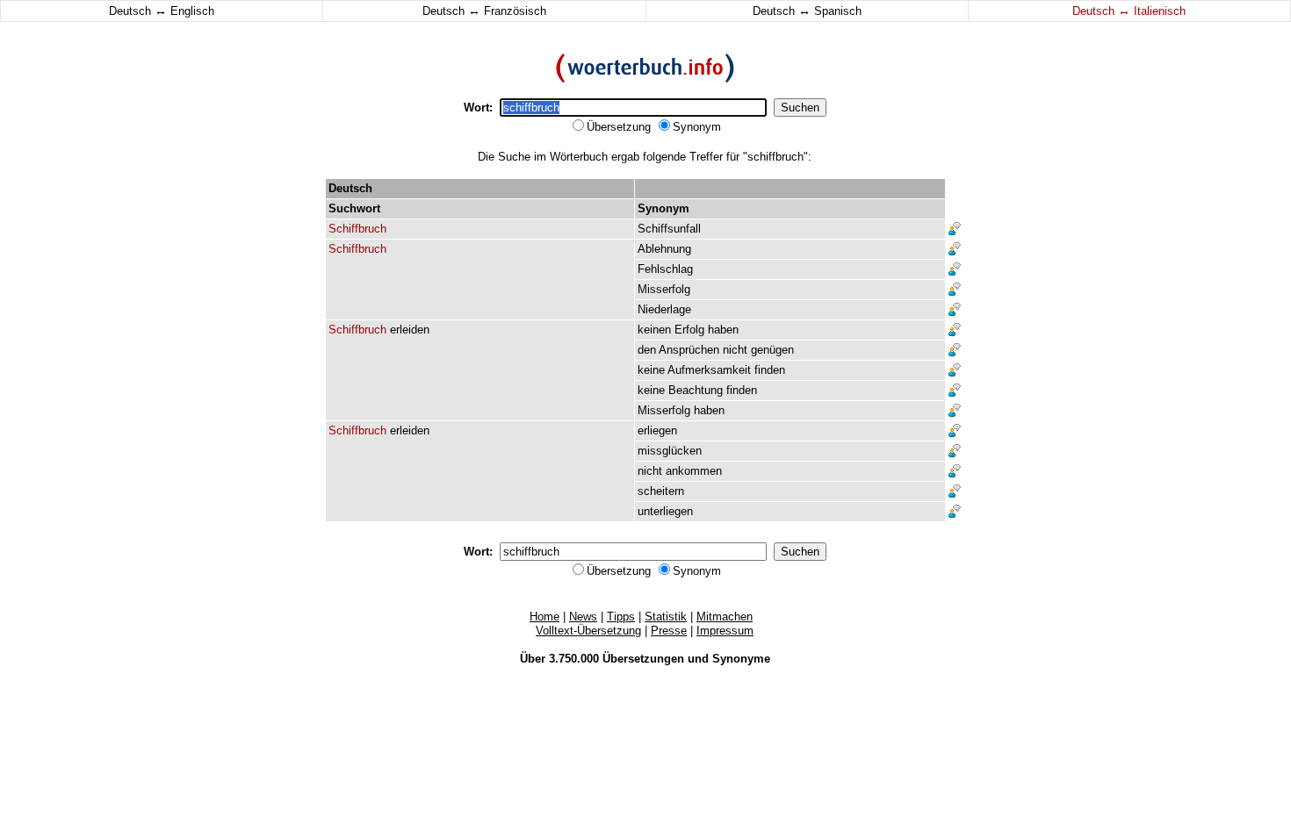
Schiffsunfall (669, 228)
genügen (772, 349)
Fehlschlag (665, 269)
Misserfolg (664, 289)
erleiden (409, 329)
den (647, 349)
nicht (735, 349)
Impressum (725, 630)
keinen (654, 329)
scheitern (661, 491)
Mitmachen (724, 616)
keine (651, 369)
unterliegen (665, 511)
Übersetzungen (643, 658)
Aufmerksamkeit (709, 369)
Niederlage (664, 309)
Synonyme (741, 658)
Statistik (666, 616)
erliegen (657, 430)
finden (769, 369)
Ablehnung (664, 248)
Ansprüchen (689, 349)
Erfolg (689, 329)
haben (723, 329)
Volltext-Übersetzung (588, 630)
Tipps (621, 616)
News (583, 616)
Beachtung (695, 390)
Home (544, 616)
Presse (669, 630)
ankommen (694, 470)
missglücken (670, 450)
